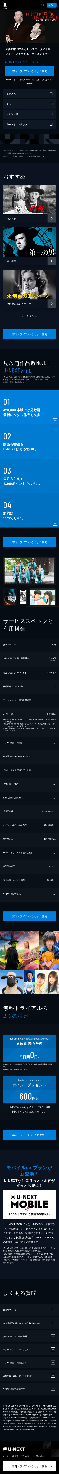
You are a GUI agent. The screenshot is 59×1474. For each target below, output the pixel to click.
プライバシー (26, 1456)
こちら (29, 82)
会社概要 (14, 1456)
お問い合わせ (39, 1456)
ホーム (5, 1456)
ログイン (51, 5)
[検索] (42, 5)
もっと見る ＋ (29, 316)
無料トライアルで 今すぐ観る (30, 71)
